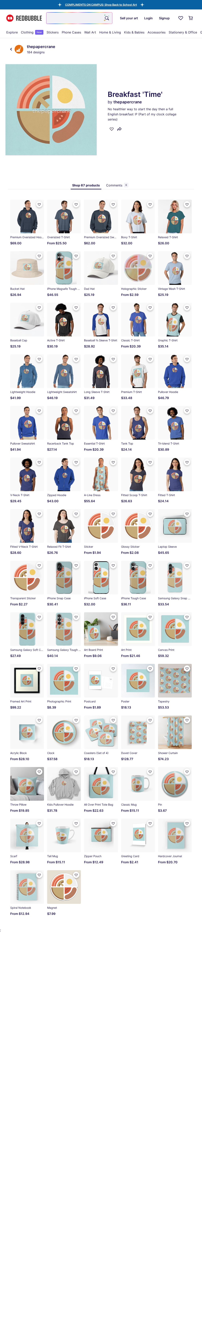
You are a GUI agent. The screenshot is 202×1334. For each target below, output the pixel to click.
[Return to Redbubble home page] (24, 18)
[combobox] (79, 18)
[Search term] (106, 18)
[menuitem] (12, 32)
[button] (101, 4)
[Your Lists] (180, 18)
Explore (12, 32)
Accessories (157, 32)
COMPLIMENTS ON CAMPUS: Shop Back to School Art (101, 4)
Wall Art (90, 32)
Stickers (53, 32)
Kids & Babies (134, 32)
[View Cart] (191, 18)
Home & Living (110, 32)
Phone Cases (71, 32)
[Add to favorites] (112, 129)
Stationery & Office (183, 32)
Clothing (31, 32)
